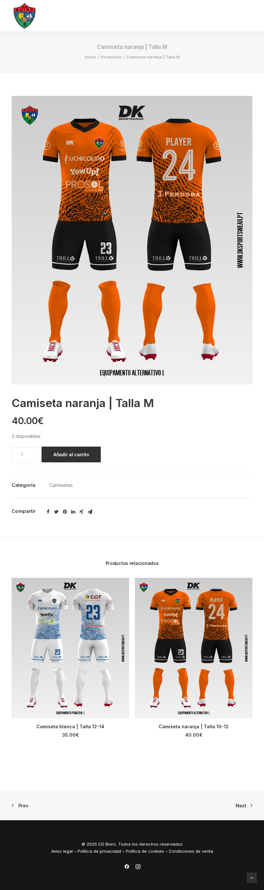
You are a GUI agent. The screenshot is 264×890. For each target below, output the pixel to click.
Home (90, 56)
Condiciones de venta (191, 851)
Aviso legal (62, 851)
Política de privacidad (99, 851)
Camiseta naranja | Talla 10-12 (194, 726)
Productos (111, 56)
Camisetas (61, 485)
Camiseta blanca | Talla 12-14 (70, 726)
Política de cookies (145, 851)
